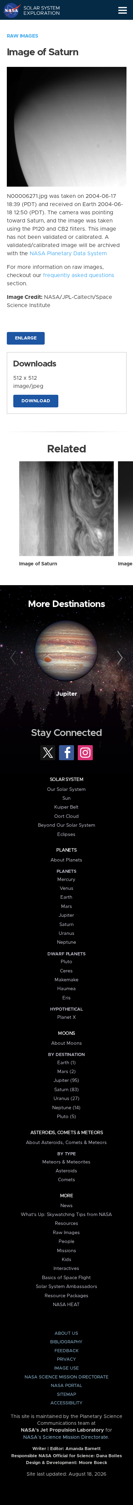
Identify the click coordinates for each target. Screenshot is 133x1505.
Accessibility (66, 1403)
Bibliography (66, 1342)
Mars (66, 906)
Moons (66, 1033)
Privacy (66, 1359)
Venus (66, 888)
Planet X (66, 1017)
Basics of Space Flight (66, 1277)
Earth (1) (66, 1062)
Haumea (66, 988)
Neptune (66, 942)
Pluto (66, 961)
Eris (66, 998)
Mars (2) (66, 1071)
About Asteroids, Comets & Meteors (66, 1142)
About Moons (66, 1043)
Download (35, 401)
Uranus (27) (66, 1098)
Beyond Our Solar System (66, 825)
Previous (14, 657)
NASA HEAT (66, 1304)
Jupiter (66, 694)
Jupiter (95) (66, 1080)
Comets (66, 1179)
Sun (66, 798)
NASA (9, 10)
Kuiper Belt (66, 807)
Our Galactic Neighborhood (37, 26)
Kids (66, 1259)
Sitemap (66, 1394)
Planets (66, 850)
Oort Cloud (66, 816)
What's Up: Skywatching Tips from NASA (66, 1214)
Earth (66, 897)
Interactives (66, 1268)
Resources (66, 1223)
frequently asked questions (78, 275)
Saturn (66, 924)
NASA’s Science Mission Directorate (65, 1437)
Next (119, 657)
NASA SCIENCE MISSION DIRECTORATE (66, 1377)
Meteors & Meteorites (66, 1162)
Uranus (66, 933)
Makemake (66, 980)
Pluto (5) (66, 1116)
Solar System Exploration (37, 10)
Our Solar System (66, 789)
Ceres (66, 971)
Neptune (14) (66, 1107)
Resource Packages (66, 1295)
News (66, 1205)
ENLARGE (25, 338)
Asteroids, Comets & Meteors (66, 1132)
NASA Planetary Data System (68, 253)
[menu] (122, 10)
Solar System (66, 779)
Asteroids (66, 1171)
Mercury (66, 879)
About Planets (66, 860)
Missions (66, 1250)
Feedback (66, 1351)
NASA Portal (66, 1386)
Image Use (66, 1368)
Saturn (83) (66, 1089)
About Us (66, 1333)
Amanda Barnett (83, 1449)
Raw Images (22, 36)
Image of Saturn (38, 564)
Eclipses (66, 834)
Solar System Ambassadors (66, 1286)
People (66, 1241)
